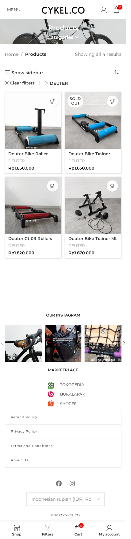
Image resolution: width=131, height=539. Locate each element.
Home (11, 54)
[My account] (103, 9)
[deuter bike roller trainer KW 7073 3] (33, 120)
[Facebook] (59, 483)
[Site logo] (63, 9)
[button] (52, 101)
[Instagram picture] (23, 343)
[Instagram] (72, 483)
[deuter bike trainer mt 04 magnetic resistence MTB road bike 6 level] (93, 205)
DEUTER (59, 83)
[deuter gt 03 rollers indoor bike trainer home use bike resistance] (33, 205)
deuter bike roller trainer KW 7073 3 (28, 156)
